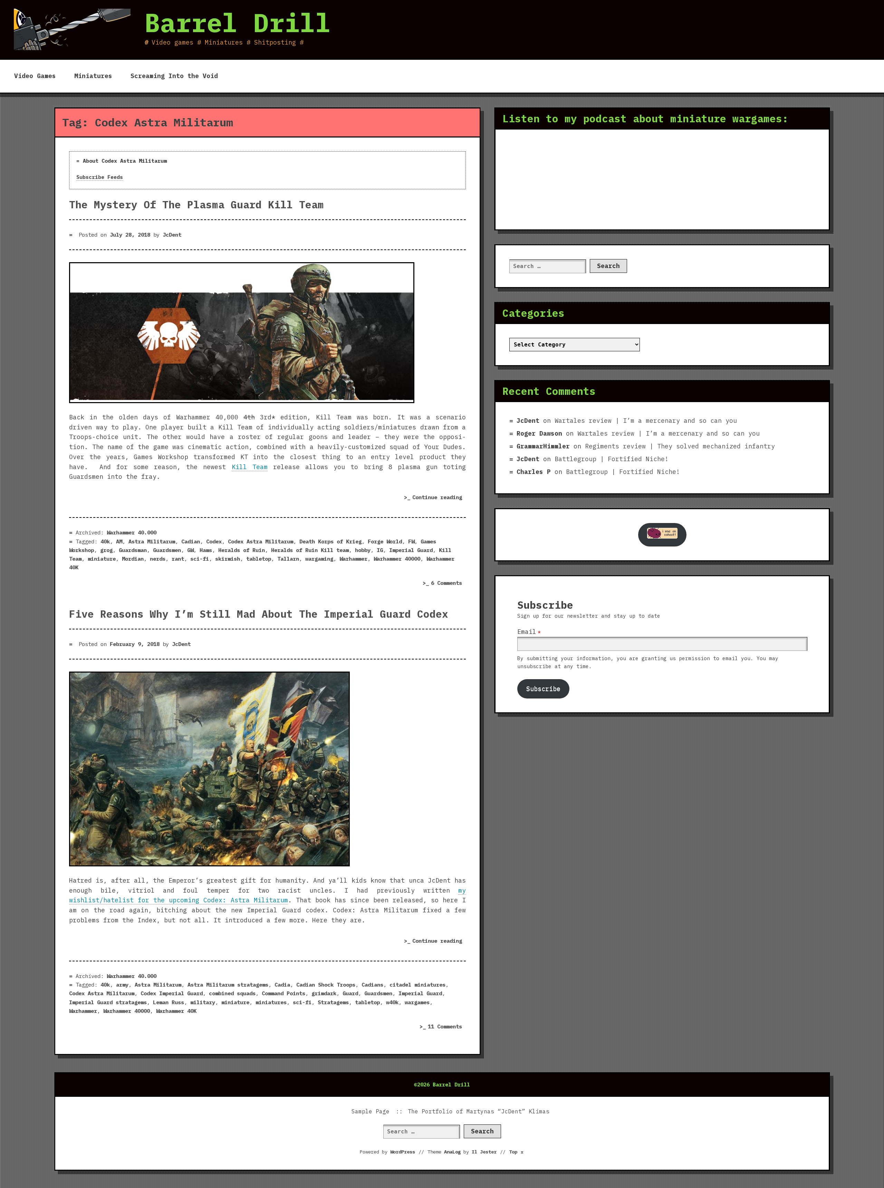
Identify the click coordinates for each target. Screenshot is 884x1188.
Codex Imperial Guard (172, 993)
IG (380, 550)
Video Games (35, 76)
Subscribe (543, 689)
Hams (206, 550)
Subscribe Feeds (99, 177)
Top (516, 1152)
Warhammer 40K (176, 1010)
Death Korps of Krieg (330, 541)
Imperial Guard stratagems (108, 1002)
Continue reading (439, 498)
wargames (417, 1002)
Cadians (372, 984)
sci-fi (199, 558)
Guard (350, 993)
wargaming (319, 558)
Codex (214, 541)
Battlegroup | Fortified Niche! (612, 459)
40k (105, 541)
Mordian (133, 558)
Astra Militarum (151, 541)
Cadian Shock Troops (325, 984)
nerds (157, 558)
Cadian (190, 541)
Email (526, 632)
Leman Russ (168, 1002)
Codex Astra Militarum (260, 541)
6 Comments (448, 583)
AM (119, 541)
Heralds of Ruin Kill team (310, 550)
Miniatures (93, 76)
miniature (102, 558)
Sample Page (371, 1111)
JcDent (172, 234)
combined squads (232, 993)
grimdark (323, 993)
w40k (392, 1002)
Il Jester (484, 1152)
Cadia (282, 984)
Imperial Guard (411, 550)
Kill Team (250, 467)
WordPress (402, 1152)
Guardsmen (167, 550)
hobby (363, 550)
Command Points (283, 993)
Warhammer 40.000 (131, 532)
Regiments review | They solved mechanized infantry (680, 446)
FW (411, 541)
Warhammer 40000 (397, 558)
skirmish (227, 558)
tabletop (258, 558)
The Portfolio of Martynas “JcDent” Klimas (478, 1111)
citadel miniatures (417, 984)
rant (178, 558)
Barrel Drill (237, 22)
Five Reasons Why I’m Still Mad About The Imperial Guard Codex (258, 613)
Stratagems (333, 1002)
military (202, 1002)
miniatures (271, 1002)
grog (106, 550)
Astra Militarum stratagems (228, 984)
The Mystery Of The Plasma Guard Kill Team (196, 204)
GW (190, 550)
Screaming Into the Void (174, 76)
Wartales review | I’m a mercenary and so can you (646, 421)
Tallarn (288, 558)
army (122, 984)
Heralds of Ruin (241, 550)
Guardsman (133, 550)
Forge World (385, 541)
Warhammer (353, 558)
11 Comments (447, 1027)
